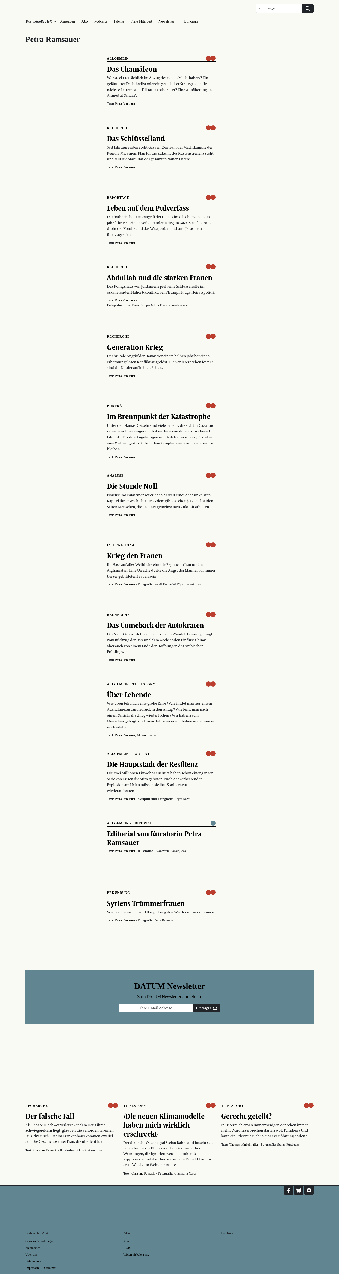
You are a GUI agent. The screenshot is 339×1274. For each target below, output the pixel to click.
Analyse (115, 475)
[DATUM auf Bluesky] (298, 1190)
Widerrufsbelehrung (136, 1254)
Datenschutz (33, 1261)
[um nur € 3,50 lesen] (211, 58)
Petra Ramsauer (125, 103)
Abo (84, 21)
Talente (118, 21)
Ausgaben (67, 21)
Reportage (118, 197)
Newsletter (166, 21)
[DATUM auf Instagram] (309, 1190)
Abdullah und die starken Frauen (159, 277)
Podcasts (100, 21)
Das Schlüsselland (136, 138)
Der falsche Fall (49, 1116)
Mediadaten (32, 1248)
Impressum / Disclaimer (40, 1268)
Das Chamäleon (132, 68)
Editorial (142, 823)
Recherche (118, 128)
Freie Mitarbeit (141, 21)
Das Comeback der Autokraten (155, 625)
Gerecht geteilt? (246, 1116)
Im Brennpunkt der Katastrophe (158, 416)
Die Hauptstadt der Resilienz (152, 764)
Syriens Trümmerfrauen (146, 903)
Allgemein (118, 58)
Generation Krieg (135, 347)
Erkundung (118, 892)
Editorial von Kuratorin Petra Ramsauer (154, 838)
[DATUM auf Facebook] (288, 1190)
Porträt (115, 406)
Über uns (31, 1254)
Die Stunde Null (132, 485)
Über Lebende (129, 694)
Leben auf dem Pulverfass (148, 207)
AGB (126, 1248)
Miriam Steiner (147, 735)
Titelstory (143, 684)
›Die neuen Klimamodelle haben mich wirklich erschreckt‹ (164, 1124)
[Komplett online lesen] (213, 823)
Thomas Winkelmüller (243, 1144)
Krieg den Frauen (135, 555)
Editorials (191, 21)
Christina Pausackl (45, 1150)
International (122, 545)
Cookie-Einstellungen (39, 1241)
